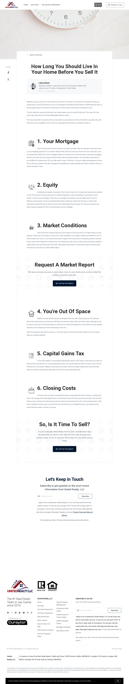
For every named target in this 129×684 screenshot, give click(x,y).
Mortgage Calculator (63, 627)
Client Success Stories (45, 630)
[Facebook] (8, 613)
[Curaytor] (17, 624)
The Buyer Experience (45, 613)
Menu (99, 4)
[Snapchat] (19, 613)
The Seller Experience (51, 4)
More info (94, 681)
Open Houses (42, 620)
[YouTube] (24, 613)
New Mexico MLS (62, 631)
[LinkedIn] (15, 613)
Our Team (35, 4)
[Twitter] (12, 613)
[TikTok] (31, 613)
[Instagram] (28, 613)
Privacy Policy (117, 649)
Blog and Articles (43, 617)
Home (26, 4)
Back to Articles (36, 55)
